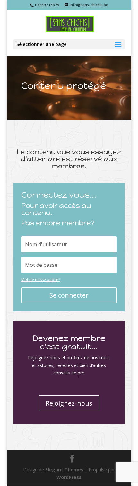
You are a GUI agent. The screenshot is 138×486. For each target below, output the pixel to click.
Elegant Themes (64, 469)
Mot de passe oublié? (40, 279)
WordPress (69, 477)
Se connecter (69, 295)
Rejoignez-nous (69, 403)
